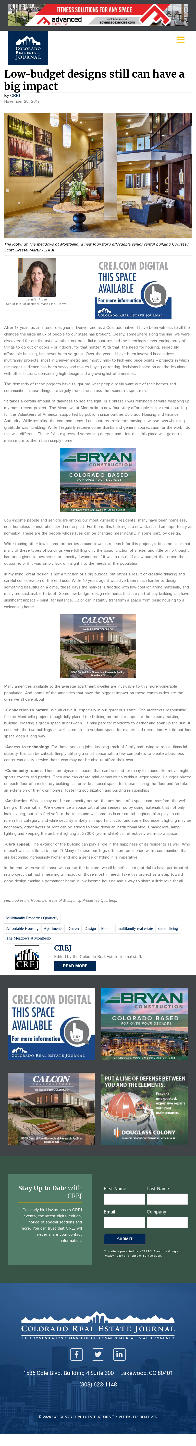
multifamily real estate (135, 928)
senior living (168, 928)
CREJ (15, 96)
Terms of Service (141, 1256)
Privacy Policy (113, 1256)
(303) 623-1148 (98, 1384)
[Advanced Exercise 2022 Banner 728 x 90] (98, 25)
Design (90, 928)
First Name (115, 1189)
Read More (75, 966)
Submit (125, 1239)
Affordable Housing (22, 928)
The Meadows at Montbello (28, 938)
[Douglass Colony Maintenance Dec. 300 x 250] (144, 1149)
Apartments (53, 928)
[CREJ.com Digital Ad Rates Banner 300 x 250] (133, 318)
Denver (73, 928)
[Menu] (180, 39)
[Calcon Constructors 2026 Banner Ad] (98, 677)
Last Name (158, 1189)
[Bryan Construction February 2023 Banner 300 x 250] (98, 510)
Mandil (107, 928)
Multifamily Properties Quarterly (32, 918)
